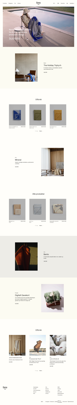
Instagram (47, 401)
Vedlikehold (47, 391)
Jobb (59, 390)
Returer (34, 391)
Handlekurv (72, 3)
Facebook (52, 401)
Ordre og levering (36, 390)
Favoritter (63, 3)
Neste (40, 131)
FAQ (34, 393)
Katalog (59, 388)
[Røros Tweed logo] (38, 3)
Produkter (5, 3)
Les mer (45, 72)
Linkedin (56, 401)
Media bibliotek (61, 393)
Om (15, 3)
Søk (67, 3)
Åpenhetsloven (71, 401)
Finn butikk (60, 391)
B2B (58, 3)
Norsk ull (47, 390)
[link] (17, 349)
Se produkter (14, 38)
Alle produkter (38, 194)
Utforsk (19, 3)
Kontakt (35, 388)
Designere (11, 3)
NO (54, 3)
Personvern (65, 401)
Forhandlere (60, 395)
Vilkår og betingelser (60, 401)
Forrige (36, 131)
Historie (46, 388)
